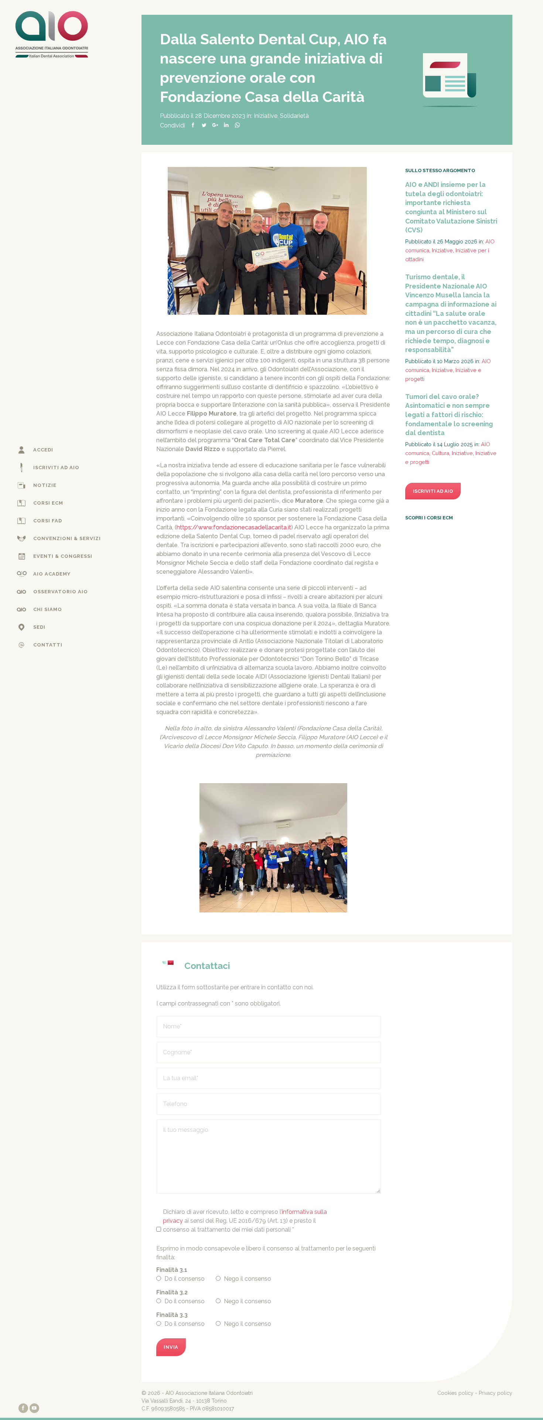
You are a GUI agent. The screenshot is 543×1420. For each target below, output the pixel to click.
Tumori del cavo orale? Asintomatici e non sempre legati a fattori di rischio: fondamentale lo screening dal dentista (449, 415)
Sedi (39, 627)
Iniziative (265, 115)
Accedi (43, 450)
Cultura (440, 453)
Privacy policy (495, 1393)
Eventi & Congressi (62, 556)
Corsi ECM (48, 503)
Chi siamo (47, 609)
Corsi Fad (47, 520)
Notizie (45, 485)
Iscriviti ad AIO (56, 467)
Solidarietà (294, 115)
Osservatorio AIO (60, 591)
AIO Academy (52, 574)
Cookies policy (455, 1393)
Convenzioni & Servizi (67, 538)
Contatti (47, 645)
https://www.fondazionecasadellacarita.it (234, 527)
